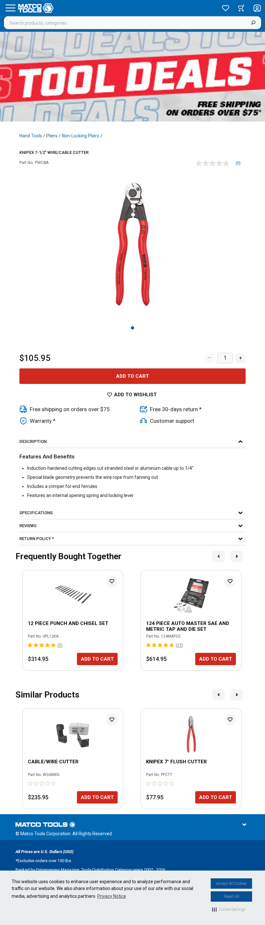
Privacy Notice (111, 896)
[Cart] (241, 8)
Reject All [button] (231, 896)
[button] (229, 909)
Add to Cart (132, 376)
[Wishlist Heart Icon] (112, 581)
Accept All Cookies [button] (231, 883)
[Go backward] (218, 556)
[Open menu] (10, 8)
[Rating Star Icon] (30, 645)
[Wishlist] (225, 8)
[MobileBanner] (132, 76)
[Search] (253, 22)
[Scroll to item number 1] (132, 328)
